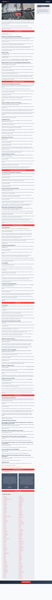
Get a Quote (18, 13)
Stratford (20, 539)
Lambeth (5, 573)
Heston (3, 467)
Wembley (5, 528)
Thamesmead (21, 566)
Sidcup (20, 562)
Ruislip (5, 537)
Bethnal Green (21, 514)
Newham (20, 551)
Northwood (5, 562)
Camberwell (21, 500)
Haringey (20, 513)
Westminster (5, 565)
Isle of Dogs (21, 533)
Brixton (5, 574)
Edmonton (20, 542)
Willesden (5, 536)
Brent (4, 558)
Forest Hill (20, 510)
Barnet (20, 518)
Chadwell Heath (21, 571)
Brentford (20, 467)
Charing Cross (6, 566)
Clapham (5, 561)
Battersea (5, 541)
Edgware (5, 577)
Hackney (20, 521)
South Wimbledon (6, 538)
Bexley (20, 570)
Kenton (5, 540)
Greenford (5, 512)
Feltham (17, 467)
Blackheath (20, 538)
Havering (20, 575)
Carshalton (20, 497)
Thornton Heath (21, 501)
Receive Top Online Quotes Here (18, 225)
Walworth (20, 502)
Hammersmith (6, 521)
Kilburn (5, 542)
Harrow (5, 529)
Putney (5, 524)
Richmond (5, 503)
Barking (20, 559)
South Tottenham (21, 522)
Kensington (5, 533)
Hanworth (5, 504)
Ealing (5, 513)
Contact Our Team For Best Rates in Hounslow (18, 170)
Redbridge (20, 558)
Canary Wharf (21, 530)
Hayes (5, 509)
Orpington (20, 567)
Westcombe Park (21, 541)
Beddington (20, 504)
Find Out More (18, 302)
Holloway (20, 506)
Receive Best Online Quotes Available (18, 81)
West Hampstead (6, 553)
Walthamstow (21, 550)
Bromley (20, 537)
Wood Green (21, 517)
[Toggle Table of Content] (9, 34)
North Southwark (21, 498)
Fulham (5, 525)
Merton (5, 546)
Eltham (20, 554)
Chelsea (5, 544)
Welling (20, 563)
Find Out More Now (18, 395)
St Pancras (20, 496)
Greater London (21, 543)
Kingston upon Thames (7, 516)
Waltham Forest (21, 547)
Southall (5, 505)
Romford (20, 574)
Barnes (5, 517)
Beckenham (21, 534)
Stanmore (5, 569)
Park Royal (5, 520)
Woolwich (20, 555)
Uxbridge (5, 532)
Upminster (20, 578)
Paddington (5, 549)
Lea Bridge (20, 529)
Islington (20, 505)
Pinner (5, 550)
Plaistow (20, 545)
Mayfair (5, 557)
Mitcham (5, 554)
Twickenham (6, 467)
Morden (5, 545)
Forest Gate (21, 549)
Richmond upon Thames (12, 467)
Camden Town (6, 570)
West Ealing (5, 508)
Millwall (20, 525)
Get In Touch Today (18, 31)
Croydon (20, 509)
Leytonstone (21, 546)
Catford (20, 526)
